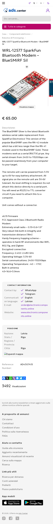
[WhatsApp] (10, 378)
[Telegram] (20, 378)
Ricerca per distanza (12, 477)
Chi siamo (7, 419)
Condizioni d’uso (11, 427)
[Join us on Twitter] (17, 518)
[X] (7, 378)
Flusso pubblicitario (12, 489)
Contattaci (8, 423)
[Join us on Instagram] (4, 518)
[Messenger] (17, 378)
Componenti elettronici (19, 34)
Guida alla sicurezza (12, 448)
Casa (4, 34)
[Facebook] (4, 378)
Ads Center (23, 513)
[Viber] (14, 378)
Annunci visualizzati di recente (18, 456)
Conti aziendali (10, 481)
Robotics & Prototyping (13, 38)
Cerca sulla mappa (11, 460)
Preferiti (6, 485)
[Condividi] (24, 378)
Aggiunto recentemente (14, 452)
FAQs (5, 435)
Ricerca (6, 464)
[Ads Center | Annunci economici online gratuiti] (15, 11)
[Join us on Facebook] (10, 518)
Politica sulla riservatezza (15, 431)
